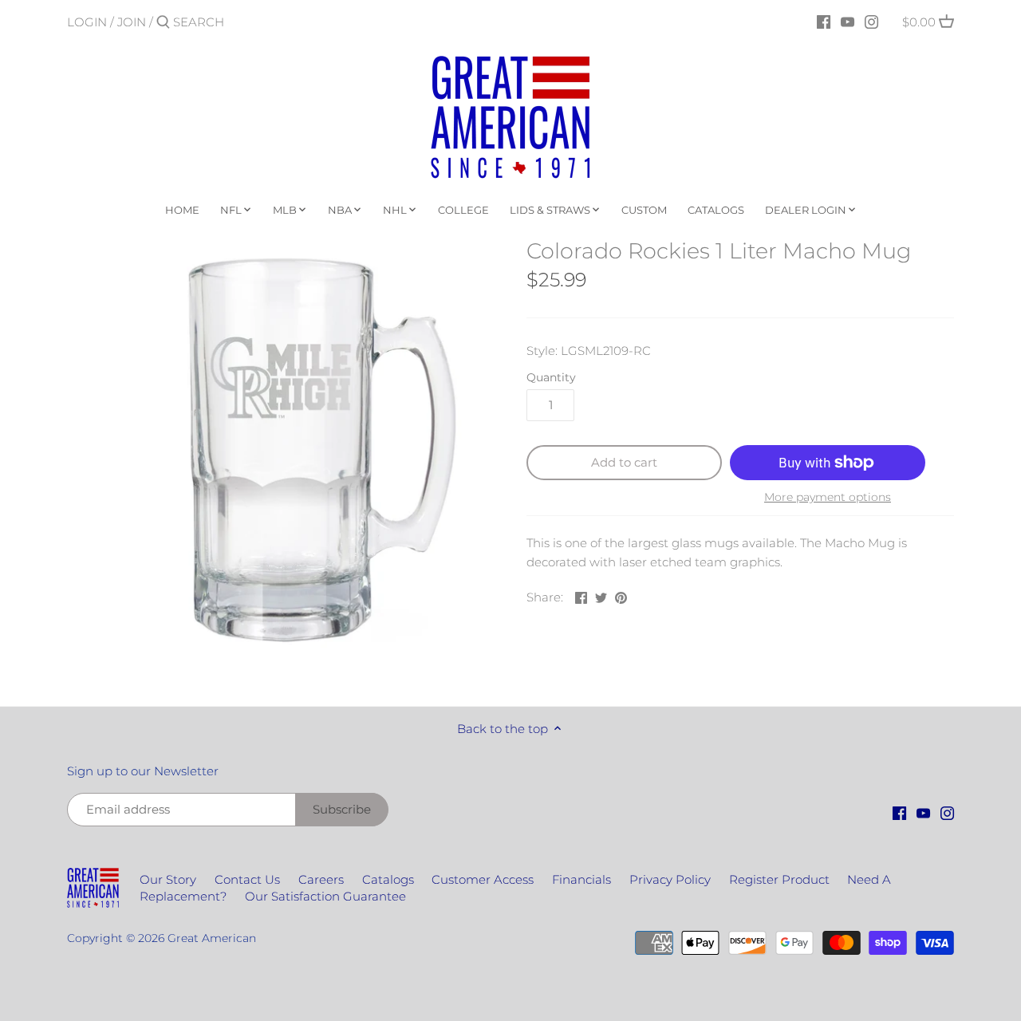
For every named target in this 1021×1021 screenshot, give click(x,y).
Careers (321, 879)
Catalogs (388, 879)
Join (131, 22)
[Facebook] (823, 21)
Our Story (168, 879)
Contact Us (247, 879)
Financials (581, 879)
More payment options (827, 497)
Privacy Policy (670, 879)
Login (87, 22)
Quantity (551, 377)
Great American (212, 938)
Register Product (779, 879)
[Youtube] (847, 21)
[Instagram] (871, 21)
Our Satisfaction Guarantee (325, 896)
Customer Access (483, 879)
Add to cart (624, 462)
